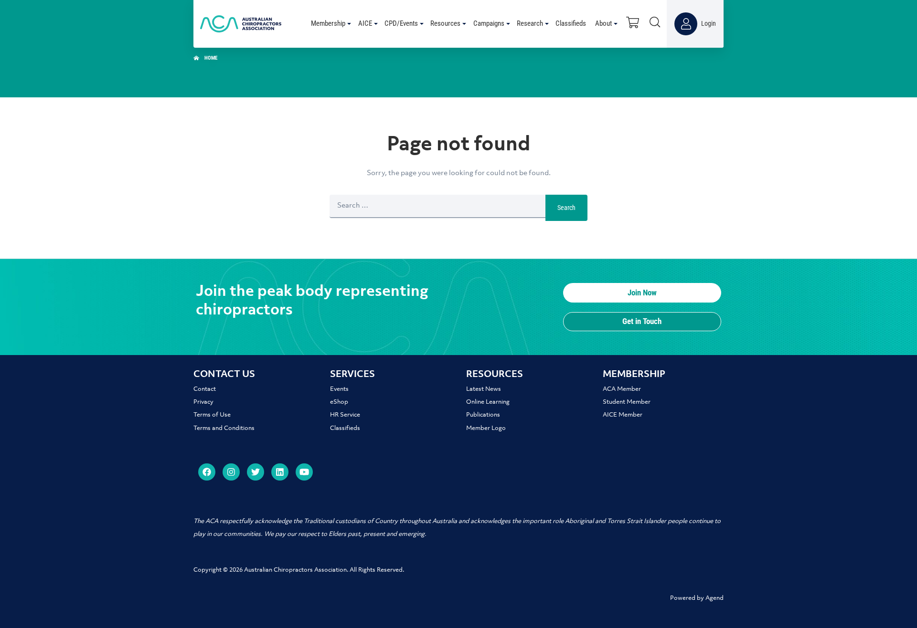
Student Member (626, 402)
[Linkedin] (279, 472)
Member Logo (486, 428)
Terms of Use (212, 415)
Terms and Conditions (224, 428)
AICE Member (622, 415)
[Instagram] (231, 472)
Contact (204, 389)
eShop (339, 402)
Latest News (483, 389)
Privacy (203, 402)
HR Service (345, 415)
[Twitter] (255, 472)
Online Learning (488, 402)
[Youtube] (304, 472)
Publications (483, 415)
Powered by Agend (697, 598)
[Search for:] (437, 208)
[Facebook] (206, 472)
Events (339, 389)
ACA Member (622, 389)
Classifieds (345, 428)
